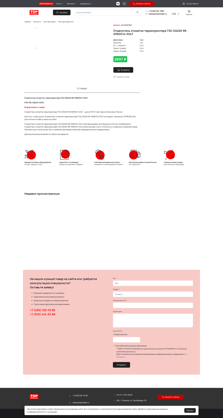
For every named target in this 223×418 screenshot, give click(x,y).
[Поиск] (137, 12)
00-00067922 (126, 25)
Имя (114, 278)
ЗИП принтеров (49, 22)
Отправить (121, 365)
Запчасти (37, 22)
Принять (190, 410)
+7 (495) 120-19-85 (42, 310)
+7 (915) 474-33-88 (42, 314)
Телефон (116, 289)
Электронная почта (119, 300)
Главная (27, 22)
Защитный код (117, 331)
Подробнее (52, 412)
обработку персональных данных (148, 348)
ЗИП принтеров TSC (66, 22)
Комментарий (117, 312)
